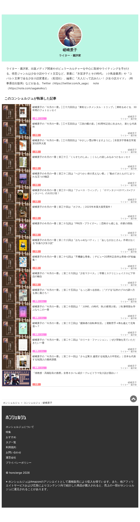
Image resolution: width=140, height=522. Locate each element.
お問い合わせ (13, 452)
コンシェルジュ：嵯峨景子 (38, 402)
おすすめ (11, 437)
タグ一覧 (11, 442)
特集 (8, 432)
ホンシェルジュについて (20, 426)
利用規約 (11, 447)
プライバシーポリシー (18, 462)
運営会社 (11, 457)
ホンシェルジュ (11, 402)
